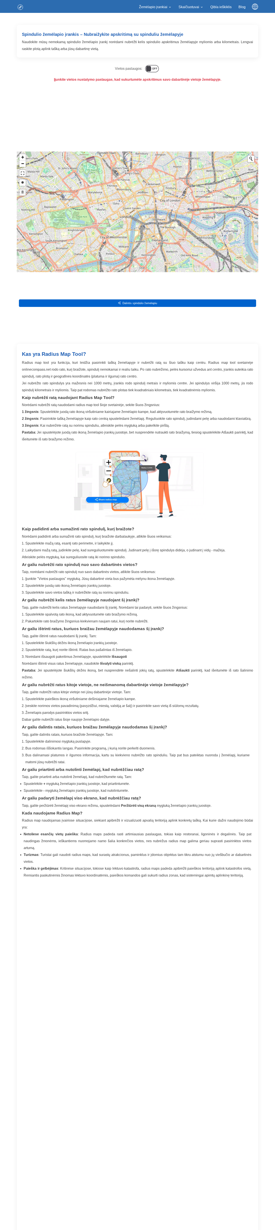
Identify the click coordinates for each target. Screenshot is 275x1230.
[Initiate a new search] (251, 159)
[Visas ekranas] (22, 173)
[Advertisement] (137, 121)
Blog (242, 7)
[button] (22, 157)
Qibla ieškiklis (221, 7)
